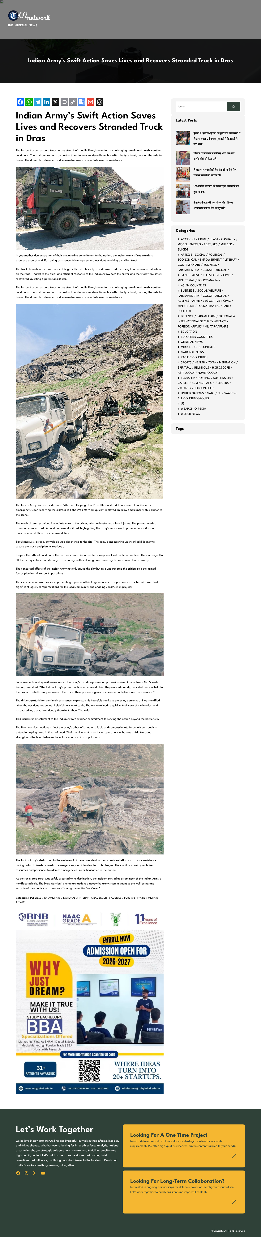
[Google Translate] (81, 102)
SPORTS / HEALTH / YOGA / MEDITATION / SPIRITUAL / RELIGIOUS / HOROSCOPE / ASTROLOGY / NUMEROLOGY (208, 368)
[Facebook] (20, 102)
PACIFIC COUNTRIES (194, 357)
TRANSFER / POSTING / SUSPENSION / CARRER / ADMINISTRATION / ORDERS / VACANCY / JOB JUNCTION (205, 383)
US (183, 403)
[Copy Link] (73, 102)
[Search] (233, 106)
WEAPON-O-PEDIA (193, 408)
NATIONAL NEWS (192, 352)
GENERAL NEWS (192, 342)
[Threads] (99, 102)
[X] (55, 102)
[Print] (64, 102)
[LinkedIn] (46, 102)
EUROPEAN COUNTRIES (197, 337)
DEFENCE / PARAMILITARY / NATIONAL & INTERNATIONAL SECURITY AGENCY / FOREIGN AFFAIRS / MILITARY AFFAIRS (206, 321)
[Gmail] (90, 102)
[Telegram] (37, 102)
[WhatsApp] (29, 102)
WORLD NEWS (190, 414)
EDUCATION (189, 331)
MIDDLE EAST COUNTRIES (198, 347)
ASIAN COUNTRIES (193, 285)
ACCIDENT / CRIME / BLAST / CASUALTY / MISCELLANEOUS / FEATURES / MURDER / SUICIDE (208, 244)
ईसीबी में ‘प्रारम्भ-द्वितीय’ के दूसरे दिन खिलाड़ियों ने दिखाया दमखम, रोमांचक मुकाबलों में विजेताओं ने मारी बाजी (217, 139)
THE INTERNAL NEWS (22, 25)
